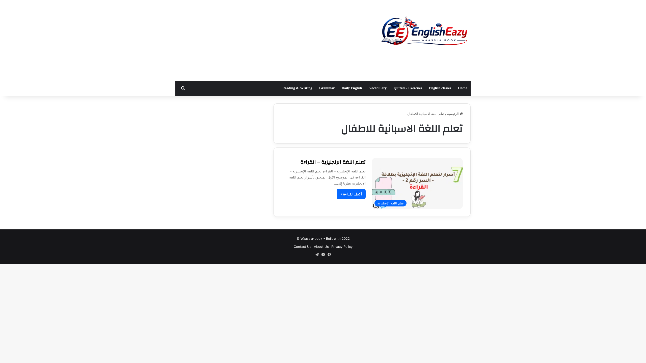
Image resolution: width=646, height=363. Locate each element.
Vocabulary (378, 88)
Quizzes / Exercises (408, 88)
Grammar (327, 88)
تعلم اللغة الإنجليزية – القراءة (333, 162)
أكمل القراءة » (351, 194)
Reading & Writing (297, 88)
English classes (440, 88)
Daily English (352, 88)
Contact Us (302, 247)
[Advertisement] (272, 40)
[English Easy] (424, 32)
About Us (321, 247)
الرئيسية (453, 114)
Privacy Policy (342, 247)
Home (462, 88)
